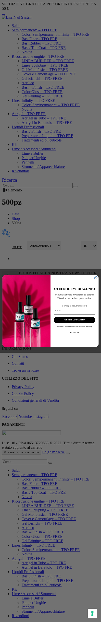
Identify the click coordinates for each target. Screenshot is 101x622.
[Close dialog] (95, 277)
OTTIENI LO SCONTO (74, 320)
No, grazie (74, 332)
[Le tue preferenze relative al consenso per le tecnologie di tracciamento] (92, 613)
